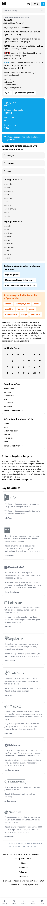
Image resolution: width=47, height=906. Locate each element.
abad (6, 441)
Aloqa (23, 863)
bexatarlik (7, 184)
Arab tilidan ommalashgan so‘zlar (20, 285)
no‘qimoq (7, 392)
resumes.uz (27, 847)
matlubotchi (9, 388)
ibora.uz (8, 843)
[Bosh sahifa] (13, 4)
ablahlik (7, 434)
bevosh (6, 212)
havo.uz (35, 847)
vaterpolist (8, 438)
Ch (40, 373)
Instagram (23, 876)
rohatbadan (8, 403)
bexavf (6, 229)
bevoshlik (7, 205)
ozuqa (24, 314)
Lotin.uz (36, 39)
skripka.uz (22, 843)
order (36, 304)
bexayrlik (7, 254)
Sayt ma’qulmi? (12, 274)
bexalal (6, 194)
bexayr (6, 251)
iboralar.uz (18, 847)
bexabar (6, 202)
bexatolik (7, 226)
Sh (34, 373)
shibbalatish (9, 395)
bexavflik (7, 236)
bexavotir (7, 240)
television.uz (38, 843)
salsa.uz (14, 843)
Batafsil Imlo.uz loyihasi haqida (16, 479)
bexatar (6, 187)
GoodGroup (22, 884)
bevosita (6, 216)
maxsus (21, 309)
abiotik (6, 424)
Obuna (12, 884)
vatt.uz (11, 847)
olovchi (7, 399)
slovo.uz (29, 843)
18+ (36, 884)
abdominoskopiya (11, 431)
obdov (31, 309)
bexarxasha (8, 191)
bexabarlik (7, 198)
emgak (8, 304)
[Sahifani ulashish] (43, 4)
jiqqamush (36, 314)
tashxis (6, 427)
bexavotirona (8, 247)
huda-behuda (11, 314)
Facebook (23, 867)
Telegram (23, 872)
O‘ (23, 373)
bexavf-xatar (8, 233)
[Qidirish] (42, 10)
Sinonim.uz (35, 32)
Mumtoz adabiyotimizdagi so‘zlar (19, 280)
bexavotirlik (8, 244)
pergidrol (9, 309)
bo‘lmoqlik (8, 406)
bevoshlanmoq (9, 209)
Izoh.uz (40, 46)
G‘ (29, 373)
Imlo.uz (22, 338)
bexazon (6, 258)
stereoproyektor (23, 304)
